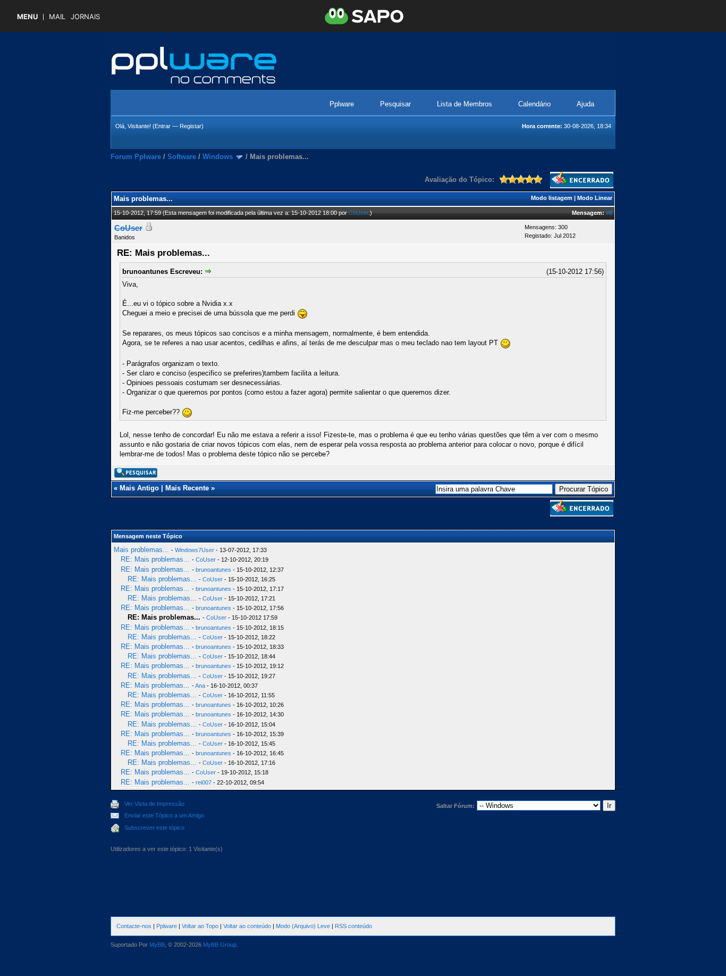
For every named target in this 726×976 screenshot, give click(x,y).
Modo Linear (594, 198)
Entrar (163, 126)
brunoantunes (213, 569)
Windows (217, 157)
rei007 (204, 782)
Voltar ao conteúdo (247, 926)
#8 (609, 213)
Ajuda (585, 104)
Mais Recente (187, 488)
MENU (27, 16)
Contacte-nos (133, 926)
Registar (190, 126)
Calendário (534, 104)
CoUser (358, 213)
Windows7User (194, 550)
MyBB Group (220, 944)
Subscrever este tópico (154, 827)
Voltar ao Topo (200, 926)
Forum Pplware (136, 157)
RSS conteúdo (353, 926)
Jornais (85, 16)
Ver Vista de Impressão (154, 803)
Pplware (342, 104)
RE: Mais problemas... (155, 559)
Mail (57, 16)
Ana (200, 685)
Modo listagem (551, 198)
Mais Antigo (139, 488)
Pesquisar (395, 104)
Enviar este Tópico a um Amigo (164, 815)
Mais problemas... (141, 550)
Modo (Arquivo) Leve (303, 926)
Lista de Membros (464, 104)
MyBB (157, 944)
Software (181, 157)
